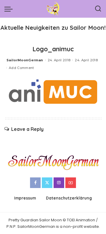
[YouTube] (70, 182)
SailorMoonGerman (24, 60)
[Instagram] (59, 182)
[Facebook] (35, 182)
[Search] (98, 9)
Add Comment (21, 68)
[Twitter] (47, 182)
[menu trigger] (10, 9)
